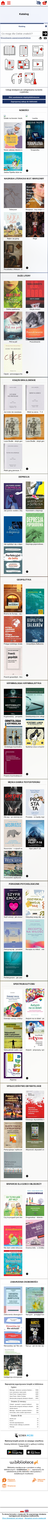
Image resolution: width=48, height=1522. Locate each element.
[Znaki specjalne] (45, 38)
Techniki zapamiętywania (17, 1422)
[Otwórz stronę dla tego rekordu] (14, 116)
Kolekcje (27, 38)
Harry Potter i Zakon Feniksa (18, 1396)
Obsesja (12, 1426)
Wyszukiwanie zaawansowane (12, 38)
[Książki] (9, 57)
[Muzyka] (17, 84)
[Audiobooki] (38, 57)
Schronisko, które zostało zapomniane (20, 1412)
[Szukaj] (45, 33)
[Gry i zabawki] (31, 84)
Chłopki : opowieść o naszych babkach (21, 1404)
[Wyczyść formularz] (40, 38)
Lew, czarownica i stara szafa (18, 1392)
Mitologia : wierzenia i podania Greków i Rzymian (23, 1390)
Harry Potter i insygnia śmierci (18, 1394)
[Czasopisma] (9, 70)
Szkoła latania (14, 1408)
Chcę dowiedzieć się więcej (12, 1518)
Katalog (22, 26)
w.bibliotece (23, 1470)
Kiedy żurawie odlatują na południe (20, 1424)
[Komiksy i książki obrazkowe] (24, 70)
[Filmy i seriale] (38, 70)
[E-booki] (24, 57)
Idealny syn (13, 1418)
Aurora (11, 1420)
